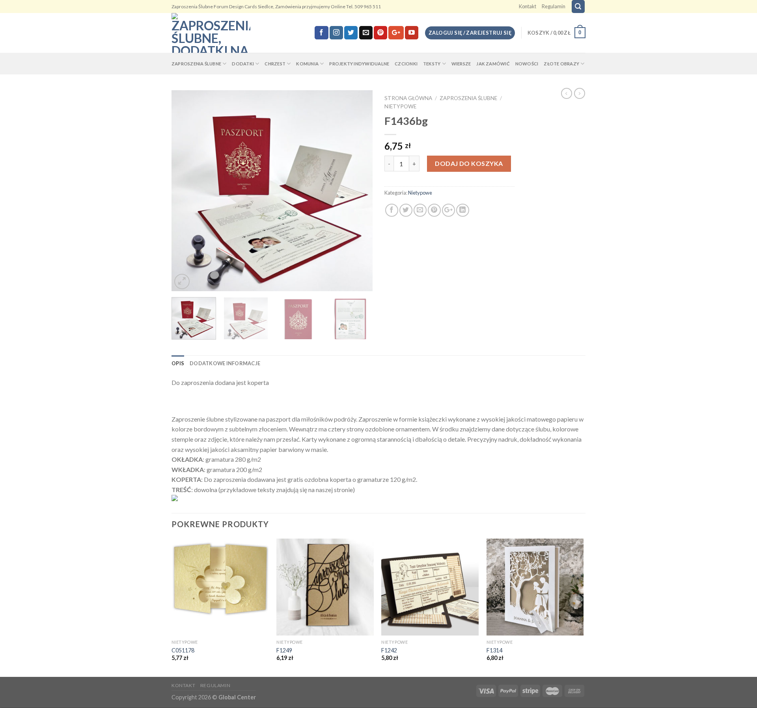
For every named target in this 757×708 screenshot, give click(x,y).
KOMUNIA (307, 63)
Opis (178, 363)
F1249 (284, 650)
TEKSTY (431, 63)
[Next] (359, 191)
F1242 (389, 650)
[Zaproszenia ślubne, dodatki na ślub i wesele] (211, 33)
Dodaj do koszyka (469, 163)
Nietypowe (400, 106)
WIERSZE (461, 63)
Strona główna (408, 98)
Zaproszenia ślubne (468, 98)
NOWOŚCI (527, 63)
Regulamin (553, 6)
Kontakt (527, 6)
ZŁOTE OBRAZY (561, 63)
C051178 (183, 650)
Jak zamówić (492, 63)
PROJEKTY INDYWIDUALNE (359, 63)
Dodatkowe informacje (225, 363)
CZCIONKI (406, 63)
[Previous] (185, 191)
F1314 (494, 650)
